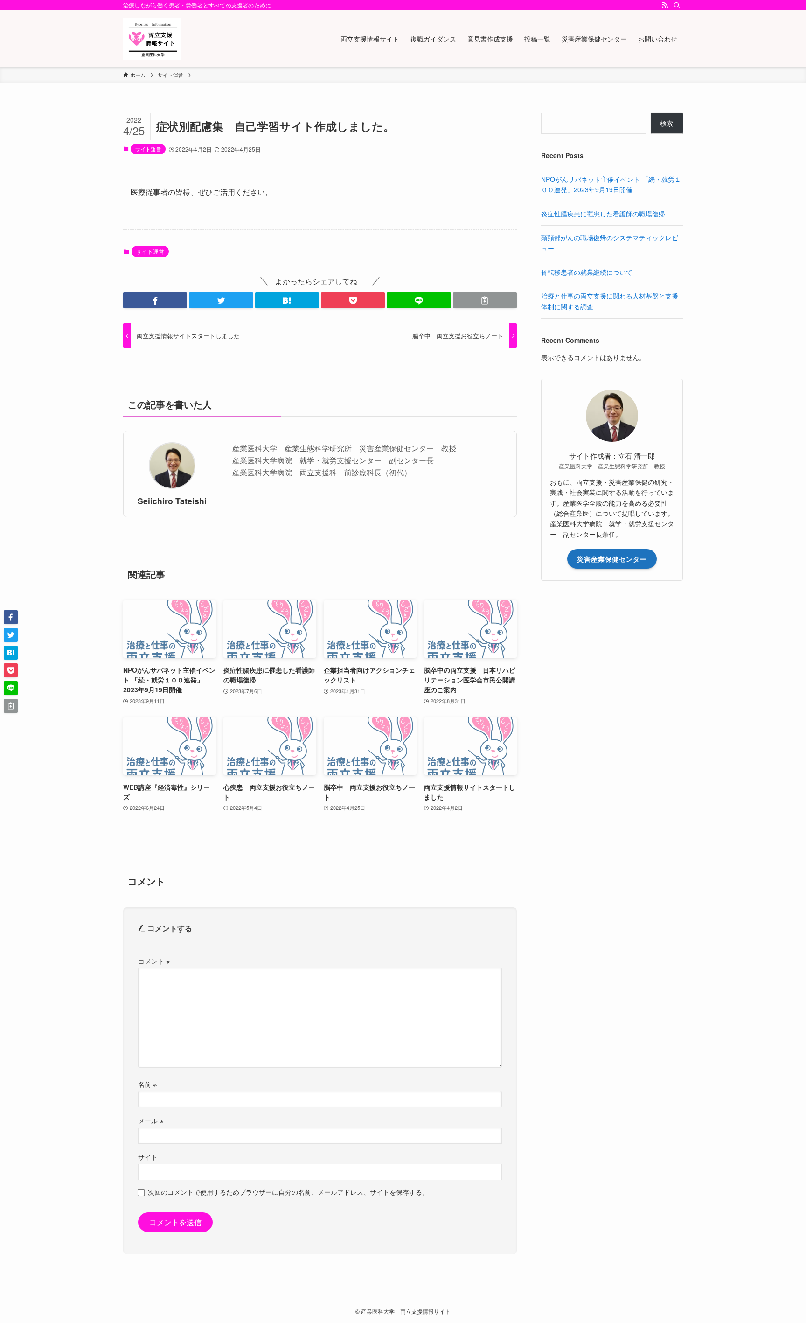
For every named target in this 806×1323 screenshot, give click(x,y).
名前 (147, 1084)
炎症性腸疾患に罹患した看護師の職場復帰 (603, 213)
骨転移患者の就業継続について (586, 272)
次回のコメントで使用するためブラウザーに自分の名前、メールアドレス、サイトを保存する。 (288, 1192)
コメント (154, 961)
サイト (148, 1157)
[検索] (677, 5)
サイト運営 (148, 149)
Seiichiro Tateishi (172, 501)
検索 (666, 123)
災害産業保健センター (612, 559)
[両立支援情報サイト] (152, 39)
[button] (155, 300)
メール (150, 1120)
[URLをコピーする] (485, 300)
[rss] (665, 5)
